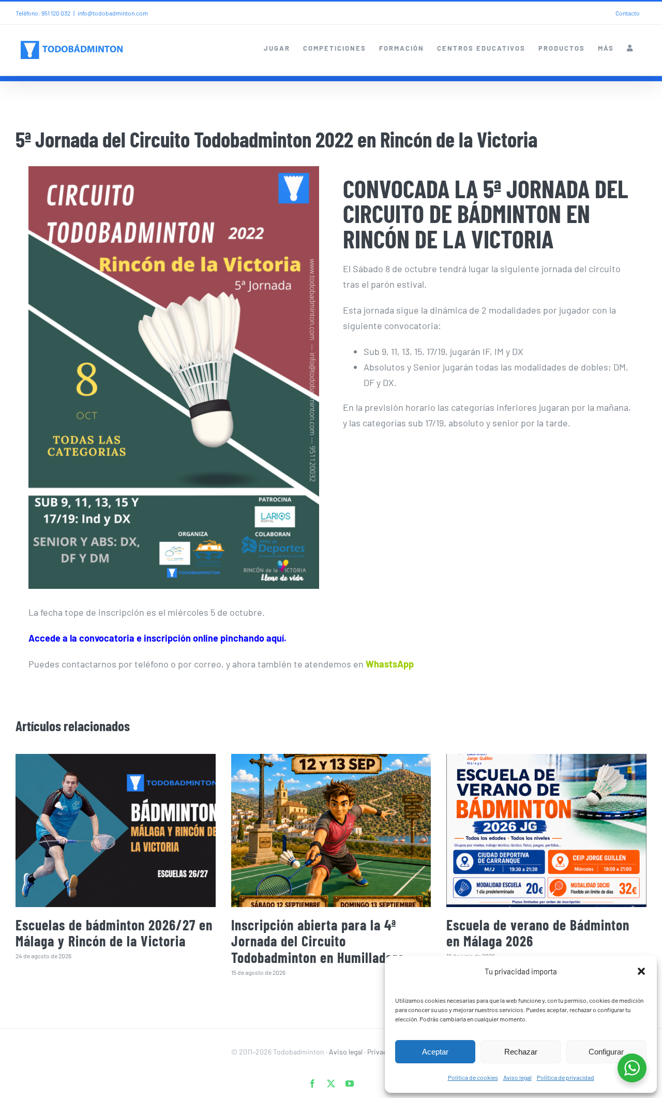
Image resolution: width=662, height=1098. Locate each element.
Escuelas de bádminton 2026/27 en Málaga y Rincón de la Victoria (114, 932)
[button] (641, 971)
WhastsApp (390, 664)
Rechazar (520, 1051)
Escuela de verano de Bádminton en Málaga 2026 (537, 932)
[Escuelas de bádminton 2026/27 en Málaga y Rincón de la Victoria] (116, 830)
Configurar (606, 1051)
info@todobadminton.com (113, 13)
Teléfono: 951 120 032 (43, 13)
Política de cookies (473, 1077)
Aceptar (435, 1051)
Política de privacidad (565, 1077)
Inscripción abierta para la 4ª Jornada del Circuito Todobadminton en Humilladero (317, 941)
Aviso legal (517, 1077)
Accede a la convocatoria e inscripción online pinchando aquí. (157, 638)
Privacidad (384, 1051)
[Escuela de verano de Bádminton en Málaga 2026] (546, 830)
